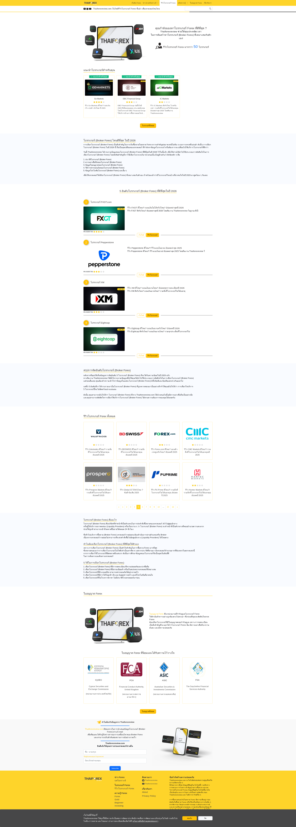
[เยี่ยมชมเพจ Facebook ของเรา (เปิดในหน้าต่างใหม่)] (87, 9)
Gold (117, 799)
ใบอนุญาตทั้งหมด (148, 711)
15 (168, 507)
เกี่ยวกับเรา (208, 3)
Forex (117, 796)
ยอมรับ (189, 818)
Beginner (119, 803)
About (145, 792)
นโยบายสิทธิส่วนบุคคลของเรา (145, 821)
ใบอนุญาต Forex (196, 3)
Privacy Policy (149, 796)
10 (159, 507)
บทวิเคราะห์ (120, 780)
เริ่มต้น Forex (136, 3)
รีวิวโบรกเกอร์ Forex (168, 3)
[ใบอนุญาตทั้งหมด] (148, 708)
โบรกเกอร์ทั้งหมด (148, 126)
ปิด (205, 818)
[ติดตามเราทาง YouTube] (90, 9)
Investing (119, 806)
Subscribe (115, 768)
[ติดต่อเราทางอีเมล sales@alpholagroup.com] (84, 9)
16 (173, 507)
